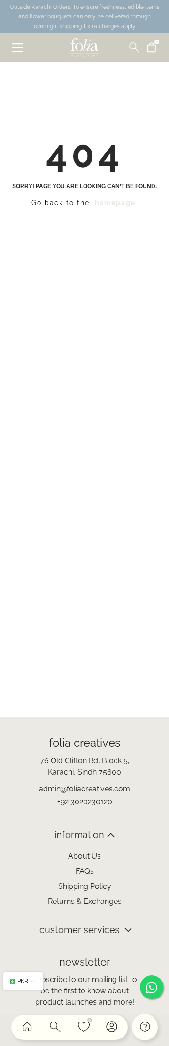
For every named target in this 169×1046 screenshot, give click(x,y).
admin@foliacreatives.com (84, 788)
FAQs (85, 871)
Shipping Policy (84, 886)
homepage (115, 203)
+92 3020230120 (84, 801)
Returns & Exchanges (85, 901)
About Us (84, 856)
